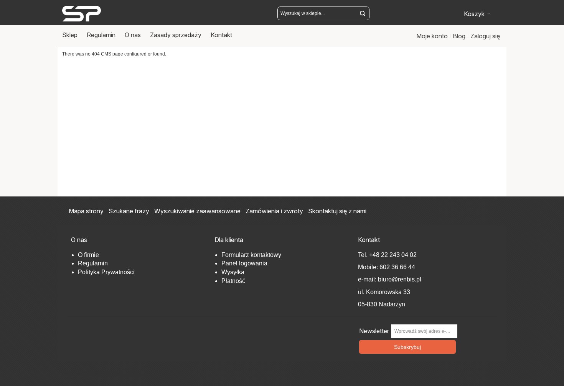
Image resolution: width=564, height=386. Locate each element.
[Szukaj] (362, 13)
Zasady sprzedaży (175, 35)
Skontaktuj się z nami (337, 211)
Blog (459, 36)
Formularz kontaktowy (251, 255)
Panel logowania (244, 263)
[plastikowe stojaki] (81, 13)
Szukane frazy (129, 211)
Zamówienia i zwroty (274, 211)
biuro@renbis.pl (398, 279)
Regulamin (101, 35)
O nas (133, 35)
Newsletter (374, 331)
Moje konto (432, 36)
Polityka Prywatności (106, 272)
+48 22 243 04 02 (393, 255)
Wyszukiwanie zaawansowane (197, 211)
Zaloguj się (485, 36)
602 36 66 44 (397, 267)
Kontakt (221, 35)
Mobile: (368, 267)
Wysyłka (232, 272)
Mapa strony (86, 211)
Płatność (233, 281)
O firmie (88, 255)
